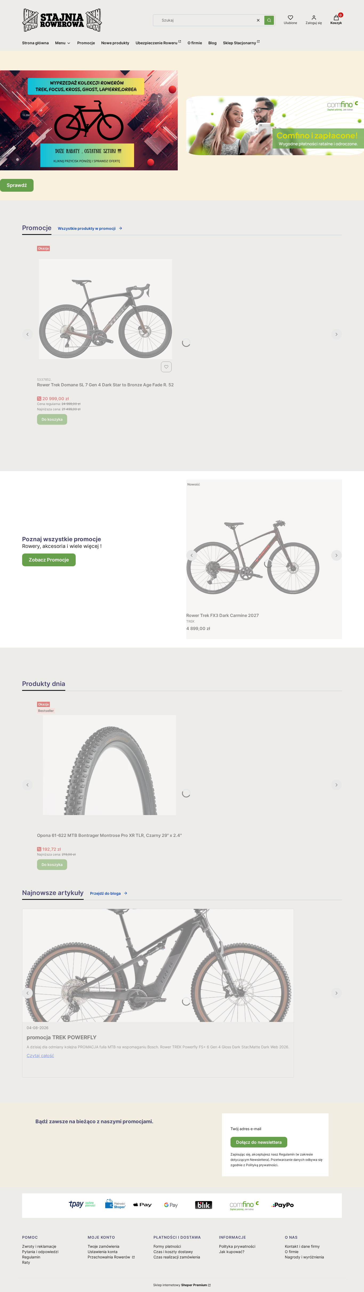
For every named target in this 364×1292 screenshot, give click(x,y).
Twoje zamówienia (103, 1246)
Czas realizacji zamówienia (176, 1257)
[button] (269, 20)
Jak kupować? (231, 1251)
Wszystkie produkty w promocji (87, 228)
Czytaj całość (40, 1055)
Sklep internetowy (180, 1285)
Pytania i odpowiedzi (40, 1251)
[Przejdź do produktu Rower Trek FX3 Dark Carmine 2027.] (252, 545)
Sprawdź (17, 185)
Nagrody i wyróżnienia (304, 1257)
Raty (26, 1262)
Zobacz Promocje (49, 560)
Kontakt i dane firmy (302, 1246)
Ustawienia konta (103, 1251)
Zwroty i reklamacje (39, 1246)
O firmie (291, 1251)
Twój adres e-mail (245, 1128)
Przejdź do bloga (105, 893)
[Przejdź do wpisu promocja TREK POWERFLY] (158, 965)
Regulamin (31, 1257)
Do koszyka (52, 419)
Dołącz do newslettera (259, 1142)
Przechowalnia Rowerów (109, 1257)
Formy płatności (167, 1246)
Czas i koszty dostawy (173, 1251)
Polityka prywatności (237, 1246)
